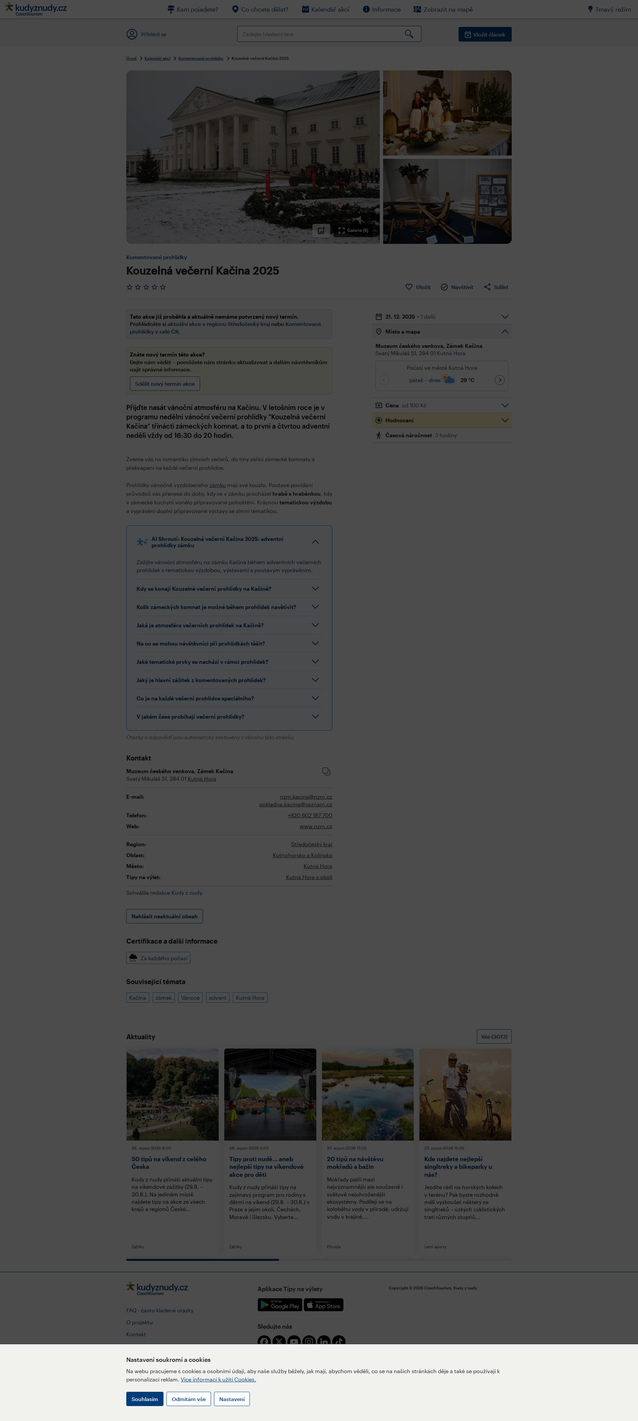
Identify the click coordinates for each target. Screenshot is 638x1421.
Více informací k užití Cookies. (218, 1379)
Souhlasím (145, 1399)
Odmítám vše (189, 1399)
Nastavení (232, 1399)
